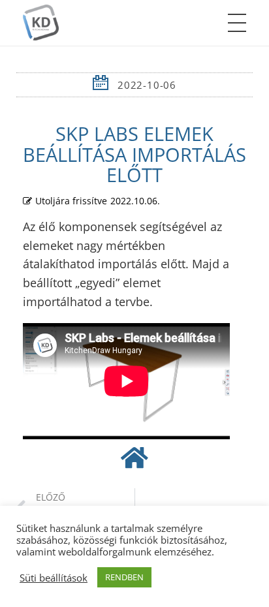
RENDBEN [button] (124, 577)
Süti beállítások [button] (53, 578)
